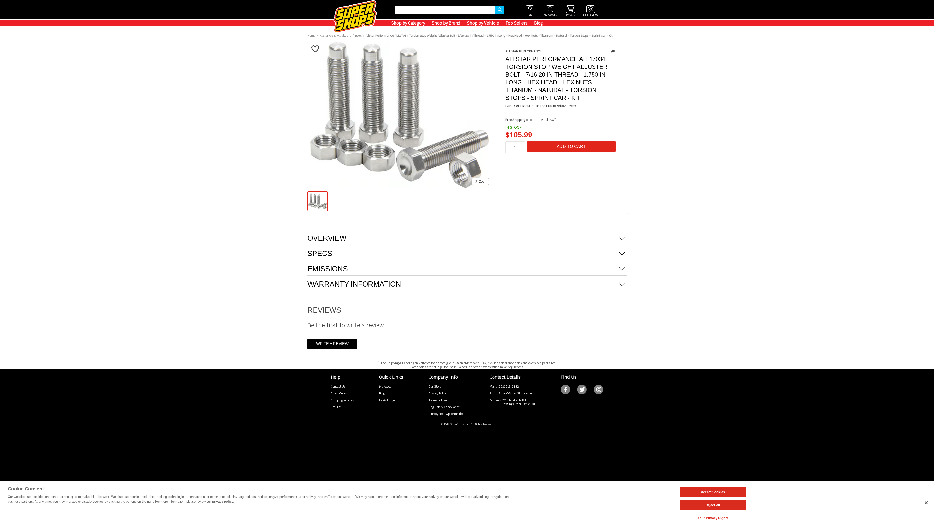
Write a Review (332, 344)
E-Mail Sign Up (389, 400)
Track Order (339, 393)
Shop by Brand (446, 23)
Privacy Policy (438, 393)
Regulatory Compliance (444, 407)
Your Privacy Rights (713, 518)
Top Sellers (517, 23)
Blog (538, 23)
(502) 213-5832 (508, 387)
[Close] (926, 502)
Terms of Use (438, 400)
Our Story (435, 387)
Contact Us (338, 387)
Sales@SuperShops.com (515, 393)
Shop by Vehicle (483, 23)
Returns (336, 407)
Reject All (713, 505)
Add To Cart (571, 146)
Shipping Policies (342, 400)
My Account (386, 387)
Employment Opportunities (446, 414)
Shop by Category (408, 23)
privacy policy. (223, 501)
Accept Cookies (713, 492)
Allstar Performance (523, 51)
